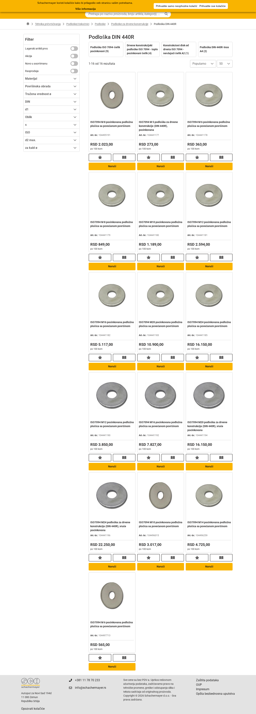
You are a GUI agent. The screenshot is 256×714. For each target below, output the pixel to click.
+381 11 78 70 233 (87, 680)
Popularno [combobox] (199, 63)
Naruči (112, 166)
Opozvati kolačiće (33, 708)
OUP (199, 684)
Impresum (202, 689)
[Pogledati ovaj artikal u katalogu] (124, 157)
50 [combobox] (221, 63)
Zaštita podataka (207, 680)
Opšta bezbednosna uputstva (215, 693)
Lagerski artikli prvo (36, 48)
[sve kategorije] (27, 23)
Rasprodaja (32, 71)
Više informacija (85, 8)
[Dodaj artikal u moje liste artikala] (100, 157)
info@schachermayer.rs (90, 687)
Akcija (28, 56)
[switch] (74, 48)
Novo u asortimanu (36, 63)
